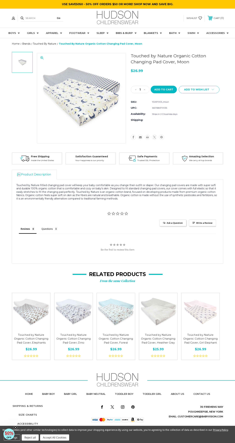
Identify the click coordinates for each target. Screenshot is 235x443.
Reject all (30, 437)
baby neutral (96, 393)
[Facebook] (133, 137)
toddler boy (124, 393)
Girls (31, 33)
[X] (154, 137)
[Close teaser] (15, 427)
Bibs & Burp (124, 33)
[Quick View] (23, 328)
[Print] (147, 137)
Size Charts (28, 414)
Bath (173, 33)
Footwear (77, 33)
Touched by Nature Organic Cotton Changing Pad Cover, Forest (116, 338)
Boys (12, 33)
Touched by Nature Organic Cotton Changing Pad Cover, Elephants (31, 338)
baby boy (48, 393)
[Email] (140, 137)
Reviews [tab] (25, 228)
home (29, 393)
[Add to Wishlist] (31, 328)
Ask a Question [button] (175, 222)
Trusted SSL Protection (148, 160)
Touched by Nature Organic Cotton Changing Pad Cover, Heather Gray (158, 338)
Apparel (52, 33)
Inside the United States (42, 160)
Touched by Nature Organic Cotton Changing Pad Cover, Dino (73, 338)
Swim (191, 33)
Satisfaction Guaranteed (91, 156)
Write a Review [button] (204, 222)
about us (177, 393)
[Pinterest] (161, 137)
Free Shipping (40, 156)
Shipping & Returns (28, 406)
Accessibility (27, 423)
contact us (201, 393)
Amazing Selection (201, 156)
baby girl (70, 393)
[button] (8, 434)
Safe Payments (147, 156)
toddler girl (152, 393)
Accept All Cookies (54, 437)
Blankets (151, 33)
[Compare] (39, 328)
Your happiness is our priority (89, 160)
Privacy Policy (220, 429)
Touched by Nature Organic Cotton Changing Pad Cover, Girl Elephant (200, 338)
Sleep (101, 33)
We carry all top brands (200, 160)
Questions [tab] (47, 228)
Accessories (215, 33)
